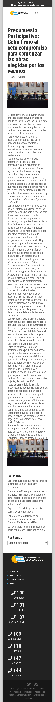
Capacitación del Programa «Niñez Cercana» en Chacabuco (25, 510)
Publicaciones (24, 77)
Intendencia (14, 571)
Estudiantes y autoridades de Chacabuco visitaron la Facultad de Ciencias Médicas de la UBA (25, 519)
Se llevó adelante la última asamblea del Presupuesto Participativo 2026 (26, 528)
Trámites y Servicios (17, 579)
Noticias (13, 583)
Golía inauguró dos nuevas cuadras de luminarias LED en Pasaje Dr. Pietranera (27, 484)
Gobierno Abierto (16, 575)
